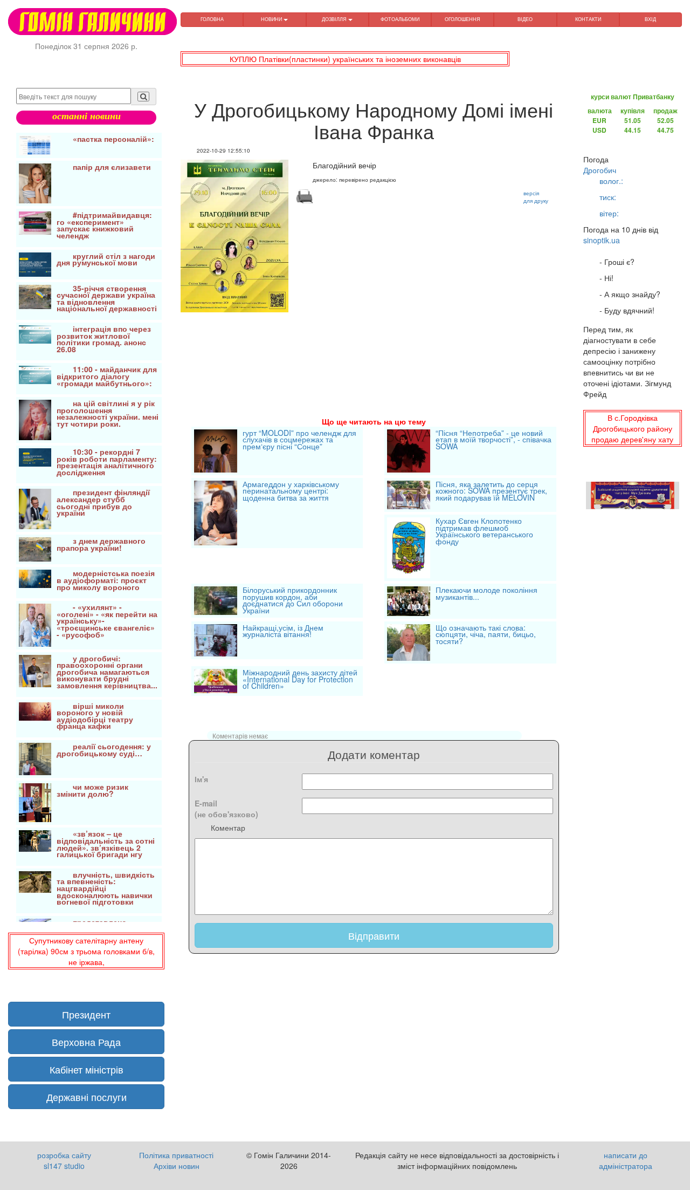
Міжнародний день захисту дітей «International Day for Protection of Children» (300, 680)
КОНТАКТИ (588, 19)
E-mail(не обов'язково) (226, 808)
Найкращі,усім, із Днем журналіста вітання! (283, 632)
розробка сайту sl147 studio (64, 1160)
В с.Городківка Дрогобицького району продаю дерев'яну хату (632, 428)
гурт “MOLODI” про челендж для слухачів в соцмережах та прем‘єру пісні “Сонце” (299, 440)
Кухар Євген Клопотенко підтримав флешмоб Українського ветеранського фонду (484, 531)
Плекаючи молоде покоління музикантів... (486, 594)
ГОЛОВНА (212, 19)
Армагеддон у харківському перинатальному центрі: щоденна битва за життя (291, 492)
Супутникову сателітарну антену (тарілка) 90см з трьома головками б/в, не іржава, (86, 951)
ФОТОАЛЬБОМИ (400, 19)
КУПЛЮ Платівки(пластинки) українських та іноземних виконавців (345, 58)
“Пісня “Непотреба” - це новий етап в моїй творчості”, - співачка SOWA (493, 440)
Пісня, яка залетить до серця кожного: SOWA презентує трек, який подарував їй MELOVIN (491, 492)
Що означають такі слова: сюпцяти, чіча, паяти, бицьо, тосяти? (486, 635)
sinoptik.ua (601, 240)
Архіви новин (176, 1165)
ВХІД (650, 19)
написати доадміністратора (625, 1160)
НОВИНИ (272, 19)
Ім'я (201, 779)
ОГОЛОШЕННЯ (462, 19)
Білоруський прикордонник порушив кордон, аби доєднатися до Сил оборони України (293, 600)
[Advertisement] (374, 395)
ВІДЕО (525, 19)
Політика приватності (176, 1155)
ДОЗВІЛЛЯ (335, 19)
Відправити (373, 935)
